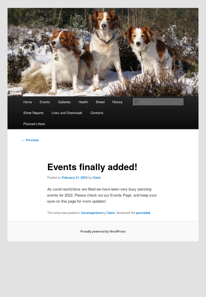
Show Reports (33, 112)
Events (45, 101)
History (117, 101)
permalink (143, 212)
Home (27, 101)
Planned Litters (34, 123)
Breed (100, 101)
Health (83, 101)
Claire (96, 177)
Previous (30, 140)
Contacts (97, 112)
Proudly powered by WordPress (103, 231)
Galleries (64, 101)
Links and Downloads (67, 112)
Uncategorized (91, 212)
